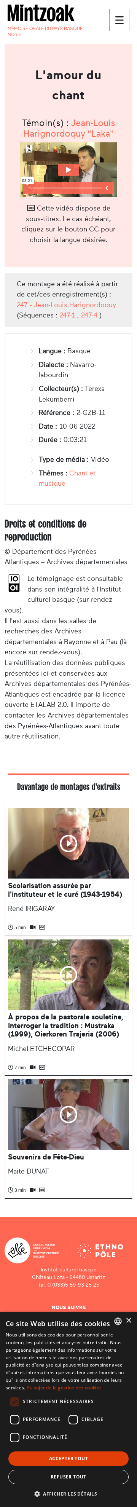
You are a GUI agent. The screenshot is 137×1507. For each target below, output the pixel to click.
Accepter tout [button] (68, 1458)
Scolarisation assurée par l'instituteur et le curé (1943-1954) (65, 890)
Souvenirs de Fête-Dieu (46, 1157)
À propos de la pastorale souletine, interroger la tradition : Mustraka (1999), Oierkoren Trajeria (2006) (65, 1025)
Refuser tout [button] (68, 1477)
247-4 (89, 315)
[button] (68, 1493)
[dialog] (68, 1409)
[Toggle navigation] (119, 20)
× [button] (128, 1321)
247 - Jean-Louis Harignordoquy (66, 305)
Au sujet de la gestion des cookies (64, 1387)
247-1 (67, 315)
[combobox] (118, 1321)
